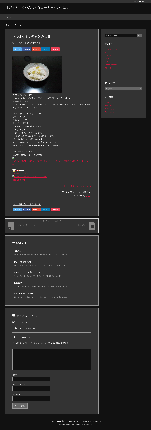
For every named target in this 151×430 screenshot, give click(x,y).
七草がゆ (17, 251)
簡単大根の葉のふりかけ (23, 293)
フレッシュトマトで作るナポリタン (28, 272)
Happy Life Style (111, 65)
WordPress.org (110, 112)
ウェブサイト (17, 394)
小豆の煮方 (18, 283)
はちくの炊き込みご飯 (22, 262)
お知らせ (108, 68)
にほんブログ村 (18, 180)
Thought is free (87, 424)
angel (88, 196)
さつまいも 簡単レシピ (81, 192)
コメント (15, 347)
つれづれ (108, 55)
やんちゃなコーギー (112, 49)
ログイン (108, 102)
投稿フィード (109, 106)
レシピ (67, 192)
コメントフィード (111, 109)
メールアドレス (18, 385)
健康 (106, 62)
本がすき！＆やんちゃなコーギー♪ (77, 186)
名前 (14, 375)
